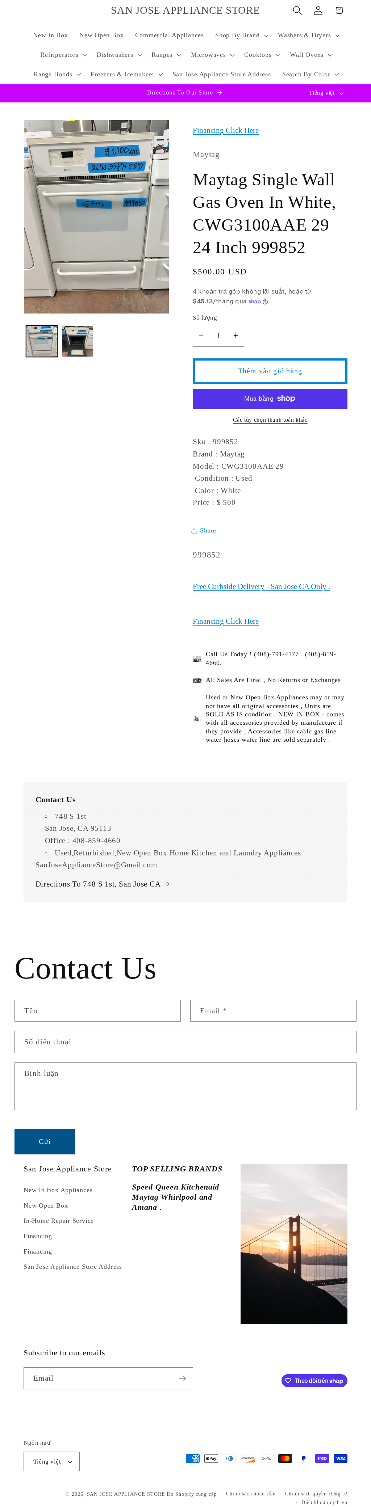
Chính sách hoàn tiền (250, 1494)
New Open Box (46, 1205)
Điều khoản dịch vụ (324, 1502)
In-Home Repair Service (59, 1220)
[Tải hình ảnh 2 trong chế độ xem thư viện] (77, 341)
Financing (38, 1235)
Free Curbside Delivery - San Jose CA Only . (261, 586)
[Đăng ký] (182, 1378)
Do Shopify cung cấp (191, 1494)
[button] (241, 35)
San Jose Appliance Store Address (73, 1266)
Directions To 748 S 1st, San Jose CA (98, 884)
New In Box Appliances (58, 1190)
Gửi (45, 1141)
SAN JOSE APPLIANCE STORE (126, 1494)
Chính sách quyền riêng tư (316, 1494)
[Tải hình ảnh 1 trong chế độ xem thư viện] (42, 341)
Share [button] (208, 530)
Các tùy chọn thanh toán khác (270, 420)
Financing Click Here (226, 130)
